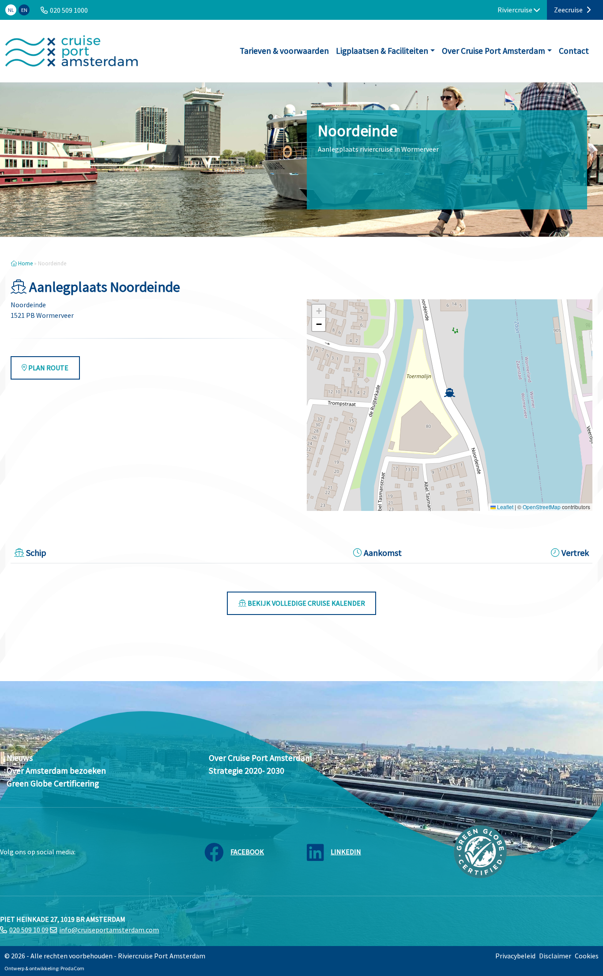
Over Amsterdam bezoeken (56, 770)
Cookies (587, 955)
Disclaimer (555, 955)
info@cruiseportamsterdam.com (109, 929)
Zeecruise (569, 9)
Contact (574, 50)
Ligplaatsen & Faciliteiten (382, 50)
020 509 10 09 (29, 929)
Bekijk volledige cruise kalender (305, 603)
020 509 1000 (69, 10)
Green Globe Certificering (53, 783)
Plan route (47, 367)
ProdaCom (72, 968)
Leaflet (504, 506)
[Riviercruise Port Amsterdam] (71, 51)
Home (25, 263)
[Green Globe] (480, 850)
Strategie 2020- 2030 (246, 770)
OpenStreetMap (542, 506)
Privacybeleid (515, 955)
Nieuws (20, 757)
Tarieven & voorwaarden (284, 50)
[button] (449, 392)
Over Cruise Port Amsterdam (493, 50)
